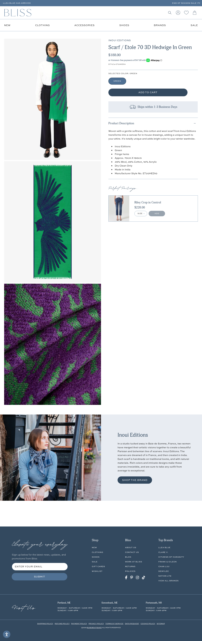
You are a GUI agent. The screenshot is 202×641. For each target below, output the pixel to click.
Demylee (163, 571)
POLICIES (130, 571)
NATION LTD (164, 576)
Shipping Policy (45, 623)
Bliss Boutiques (94, 627)
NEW (94, 547)
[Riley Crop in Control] (119, 208)
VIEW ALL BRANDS (168, 580)
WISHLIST (97, 571)
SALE (95, 561)
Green (117, 81)
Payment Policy (79, 623)
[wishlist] (186, 12)
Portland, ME (64, 602)
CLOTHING (97, 552)
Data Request (132, 623)
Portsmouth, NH (154, 602)
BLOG (128, 557)
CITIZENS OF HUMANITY (171, 557)
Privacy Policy (96, 623)
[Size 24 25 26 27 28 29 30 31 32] (140, 213)
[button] (170, 12)
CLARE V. (163, 552)
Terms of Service (114, 623)
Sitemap (161, 623)
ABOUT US (130, 547)
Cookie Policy (148, 623)
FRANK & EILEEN (167, 561)
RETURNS (130, 566)
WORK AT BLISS (133, 561)
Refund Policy (62, 623)
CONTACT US (132, 552)
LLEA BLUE (164, 547)
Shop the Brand (134, 480)
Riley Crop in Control (147, 202)
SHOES (96, 557)
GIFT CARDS (98, 566)
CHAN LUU (163, 566)
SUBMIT (39, 576)
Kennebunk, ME (109, 602)
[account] (178, 12)
